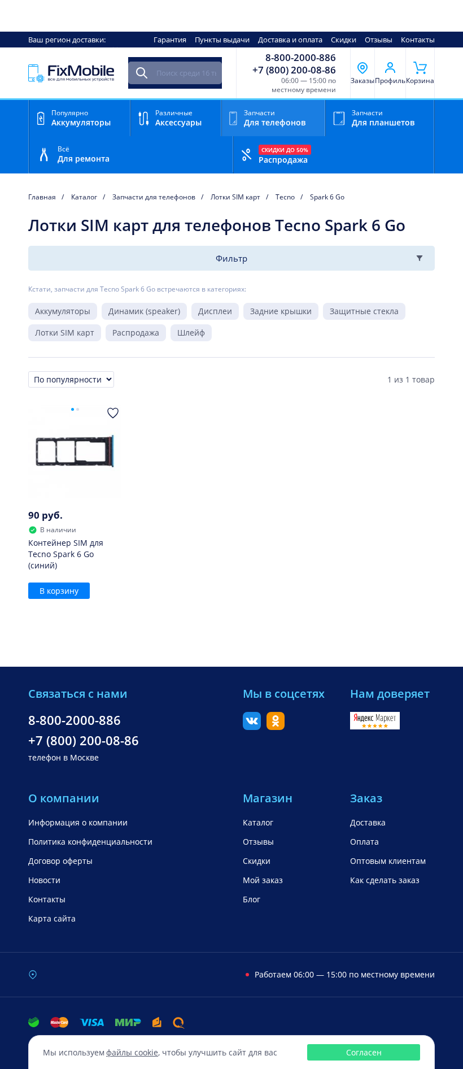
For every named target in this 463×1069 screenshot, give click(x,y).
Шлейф (191, 332)
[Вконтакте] (252, 726)
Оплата (364, 841)
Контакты (418, 39)
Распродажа (135, 332)
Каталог (258, 822)
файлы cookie (132, 1052)
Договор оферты (60, 860)
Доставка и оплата (290, 39)
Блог (251, 899)
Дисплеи (215, 311)
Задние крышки (281, 311)
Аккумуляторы (62, 311)
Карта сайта (52, 918)
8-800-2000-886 (300, 57)
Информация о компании (78, 822)
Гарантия (170, 39)
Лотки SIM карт (64, 332)
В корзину (59, 590)
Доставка (368, 822)
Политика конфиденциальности (90, 841)
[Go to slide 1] (72, 409)
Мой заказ (263, 880)
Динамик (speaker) (144, 311)
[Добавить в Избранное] (112, 413)
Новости (44, 880)
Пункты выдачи (222, 39)
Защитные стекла (364, 311)
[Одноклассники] (276, 726)
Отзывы (378, 39)
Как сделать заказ (385, 880)
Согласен (364, 1052)
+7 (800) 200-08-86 (294, 70)
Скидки (343, 39)
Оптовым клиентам (388, 860)
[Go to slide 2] (77, 409)
